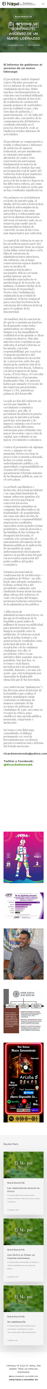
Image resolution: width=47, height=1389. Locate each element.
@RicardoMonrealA (18, 764)
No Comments (34, 45)
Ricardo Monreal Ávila (23, 16)
